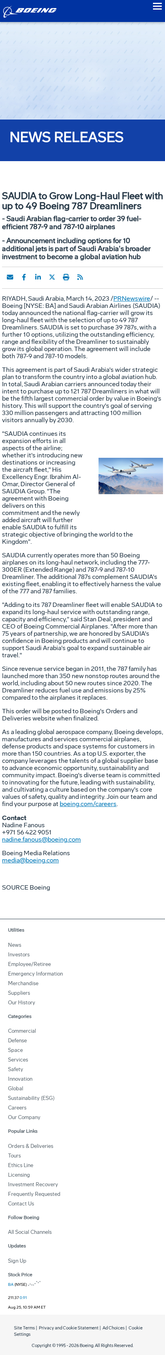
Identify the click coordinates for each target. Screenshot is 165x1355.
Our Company (24, 1117)
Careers (17, 1108)
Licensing (19, 1175)
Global (15, 1089)
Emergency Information (35, 974)
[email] (10, 277)
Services (18, 1060)
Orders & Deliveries (30, 1146)
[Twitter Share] (52, 277)
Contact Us (21, 1204)
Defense (17, 1041)
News (14, 945)
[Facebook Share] (24, 277)
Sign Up (17, 1261)
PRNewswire (131, 298)
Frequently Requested (34, 1194)
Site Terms (24, 1328)
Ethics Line (20, 1165)
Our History (21, 1003)
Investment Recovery (33, 1184)
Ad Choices (114, 1328)
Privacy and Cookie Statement (69, 1328)
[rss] (80, 277)
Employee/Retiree (29, 964)
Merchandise (23, 983)
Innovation (20, 1079)
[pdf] (94, 277)
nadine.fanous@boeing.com (41, 839)
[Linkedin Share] (38, 277)
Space (15, 1050)
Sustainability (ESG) (31, 1098)
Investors (19, 955)
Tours (14, 1156)
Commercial (22, 1031)
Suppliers (19, 993)
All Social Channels (30, 1232)
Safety (15, 1069)
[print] (66, 277)
